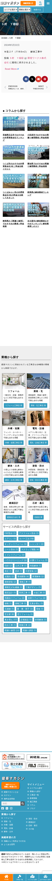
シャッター (37, 544)
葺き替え (11, 619)
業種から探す (8, 814)
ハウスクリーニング (16, 560)
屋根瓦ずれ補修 (13, 587)
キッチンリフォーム (16, 544)
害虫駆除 (23, 576)
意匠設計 (10, 592)
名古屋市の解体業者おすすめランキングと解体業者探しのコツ (38, 223)
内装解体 (35, 565)
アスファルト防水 (29, 533)
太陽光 (9, 576)
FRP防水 (10, 533)
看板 (39, 608)
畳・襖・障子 (25, 608)
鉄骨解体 (40, 619)
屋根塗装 (10, 582)
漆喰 (8, 603)
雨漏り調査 (29, 630)
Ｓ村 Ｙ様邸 (17, 58)
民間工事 (24, 592)
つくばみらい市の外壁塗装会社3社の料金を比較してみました (13, 195)
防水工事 (10, 625)
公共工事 (20, 565)
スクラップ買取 (30, 549)
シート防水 (11, 549)
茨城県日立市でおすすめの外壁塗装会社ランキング (13, 137)
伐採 (8, 565)
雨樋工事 (25, 625)
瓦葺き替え (36, 603)
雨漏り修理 (12, 630)
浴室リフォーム (37, 598)
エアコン (10, 538)
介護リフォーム (38, 560)
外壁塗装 (31, 571)
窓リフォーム (25, 614)
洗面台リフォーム (14, 598)
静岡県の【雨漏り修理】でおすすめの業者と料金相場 (13, 223)
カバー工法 (26, 538)
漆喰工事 (20, 603)
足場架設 (26, 619)
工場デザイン (33, 587)
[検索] (23, 803)
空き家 (9, 614)
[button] (48, 3)
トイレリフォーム (15, 555)
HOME (4, 38)
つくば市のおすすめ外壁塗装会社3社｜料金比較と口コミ (13, 166)
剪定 (8, 571)
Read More (11, 69)
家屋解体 (38, 576)
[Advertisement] (26, 264)
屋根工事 (25, 582)
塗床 (18, 571)
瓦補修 (9, 608)
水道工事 (39, 592)
